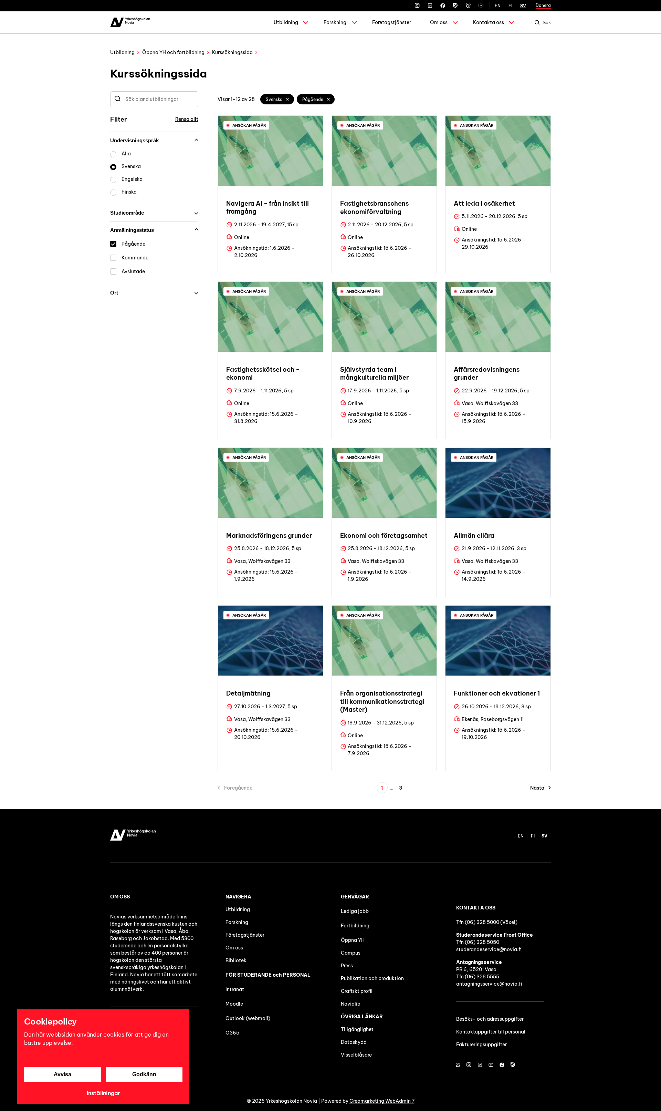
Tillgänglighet (357, 1029)
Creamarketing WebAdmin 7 (382, 1101)
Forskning (335, 22)
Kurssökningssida (232, 52)
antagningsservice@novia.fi (489, 984)
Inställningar (103, 1093)
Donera (543, 5)
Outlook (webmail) (247, 1018)
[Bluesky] (468, 5)
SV (523, 5)
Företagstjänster (391, 22)
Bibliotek (235, 960)
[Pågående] (328, 99)
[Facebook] (442, 5)
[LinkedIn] (430, 5)
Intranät (234, 989)
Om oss (439, 22)
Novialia (350, 1004)
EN (498, 5)
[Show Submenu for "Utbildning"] (305, 22)
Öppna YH (353, 940)
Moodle (234, 1004)
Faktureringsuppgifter (481, 1044)
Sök (547, 22)
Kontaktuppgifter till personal (490, 1032)
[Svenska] (288, 99)
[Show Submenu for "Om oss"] (455, 22)
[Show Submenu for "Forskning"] (354, 22)
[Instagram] (417, 5)
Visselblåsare (356, 1055)
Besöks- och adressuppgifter (490, 1019)
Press (347, 966)
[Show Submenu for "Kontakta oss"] (511, 22)
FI (510, 5)
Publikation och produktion (372, 978)
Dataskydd (354, 1042)
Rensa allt (186, 119)
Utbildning (286, 22)
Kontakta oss (488, 22)
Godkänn (144, 1074)
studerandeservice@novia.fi (489, 949)
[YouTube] (480, 5)
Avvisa (62, 1074)
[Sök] (118, 99)
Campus (350, 953)
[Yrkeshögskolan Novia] (130, 22)
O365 (232, 1033)
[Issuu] (455, 5)
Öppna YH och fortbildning (173, 52)
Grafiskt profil (357, 991)
